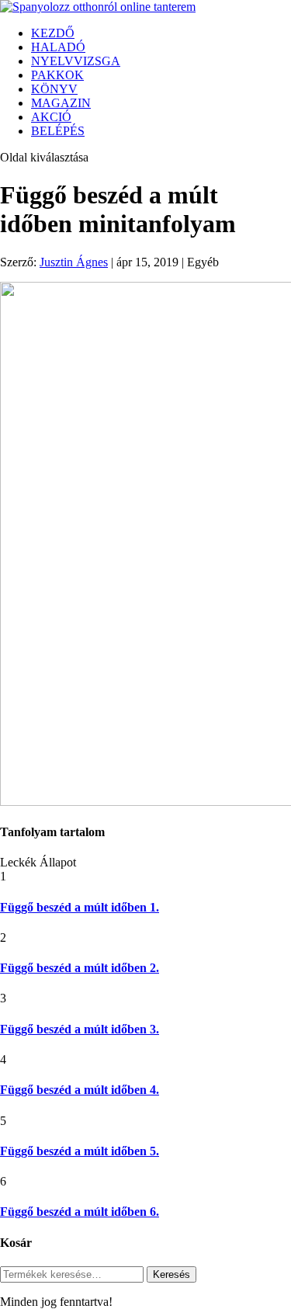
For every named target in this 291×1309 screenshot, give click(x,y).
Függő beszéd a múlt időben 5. (79, 1151)
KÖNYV (54, 88)
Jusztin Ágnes (74, 262)
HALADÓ (58, 47)
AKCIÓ (51, 116)
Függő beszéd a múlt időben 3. (79, 1029)
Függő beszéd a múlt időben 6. (79, 1211)
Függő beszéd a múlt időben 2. (79, 967)
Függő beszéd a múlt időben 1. (79, 907)
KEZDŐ (52, 33)
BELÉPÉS (58, 130)
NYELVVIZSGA (75, 61)
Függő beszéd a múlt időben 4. (79, 1089)
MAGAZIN (61, 102)
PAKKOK (57, 75)
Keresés (171, 1274)
